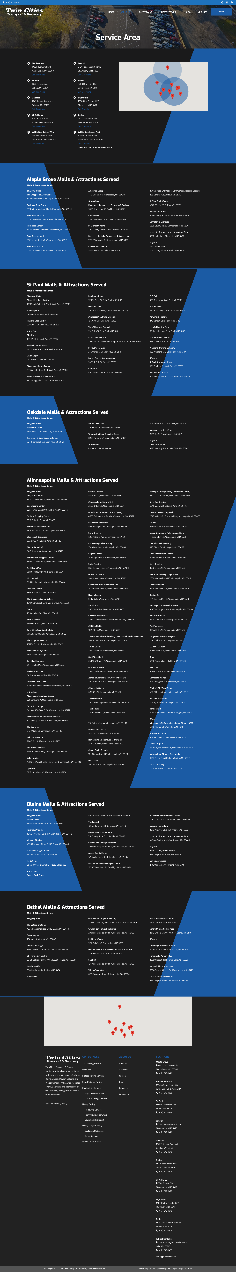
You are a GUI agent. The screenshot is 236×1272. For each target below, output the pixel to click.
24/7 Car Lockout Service (96, 1093)
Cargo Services (91, 1136)
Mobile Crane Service (92, 1141)
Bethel (81, 115)
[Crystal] (74, 63)
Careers (122, 1076)
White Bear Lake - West (43, 132)
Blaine (81, 80)
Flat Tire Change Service (96, 1098)
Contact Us (124, 1094)
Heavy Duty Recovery (92, 1125)
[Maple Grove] (28, 63)
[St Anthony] (28, 115)
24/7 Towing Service (91, 1063)
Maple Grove (38, 63)
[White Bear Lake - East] (74, 132)
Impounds (86, 1069)
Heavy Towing (88, 1104)
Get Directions (38, 74)
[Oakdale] (28, 97)
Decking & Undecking (94, 1131)
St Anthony (37, 115)
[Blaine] (74, 80)
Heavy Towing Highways (96, 1115)
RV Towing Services (94, 1110)
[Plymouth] (74, 97)
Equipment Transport (94, 1120)
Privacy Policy (60, 1103)
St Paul (35, 80)
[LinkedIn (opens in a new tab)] (227, 2)
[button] (157, 83)
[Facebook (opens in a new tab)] (222, 2)
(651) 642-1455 (165, 1093)
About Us (123, 1063)
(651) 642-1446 (12, 2)
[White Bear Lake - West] (28, 132)
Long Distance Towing (92, 1082)
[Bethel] (74, 115)
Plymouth (83, 97)
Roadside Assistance (91, 1088)
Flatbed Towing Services (93, 1076)
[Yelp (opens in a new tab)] (231, 2)
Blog (121, 1082)
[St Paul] (28, 80)
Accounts (123, 1069)
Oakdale (36, 97)
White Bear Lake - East (89, 132)
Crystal (81, 63)
